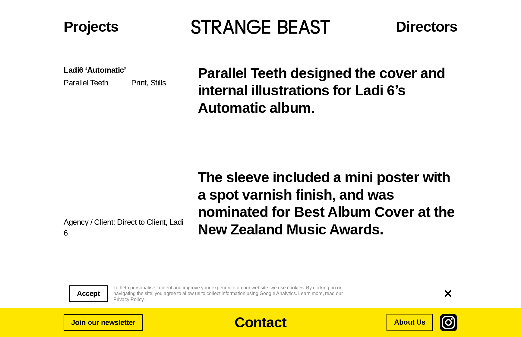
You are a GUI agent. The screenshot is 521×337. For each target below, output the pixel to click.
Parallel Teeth (86, 82)
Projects (91, 27)
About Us (409, 322)
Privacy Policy (128, 299)
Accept (88, 293)
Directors (426, 27)
